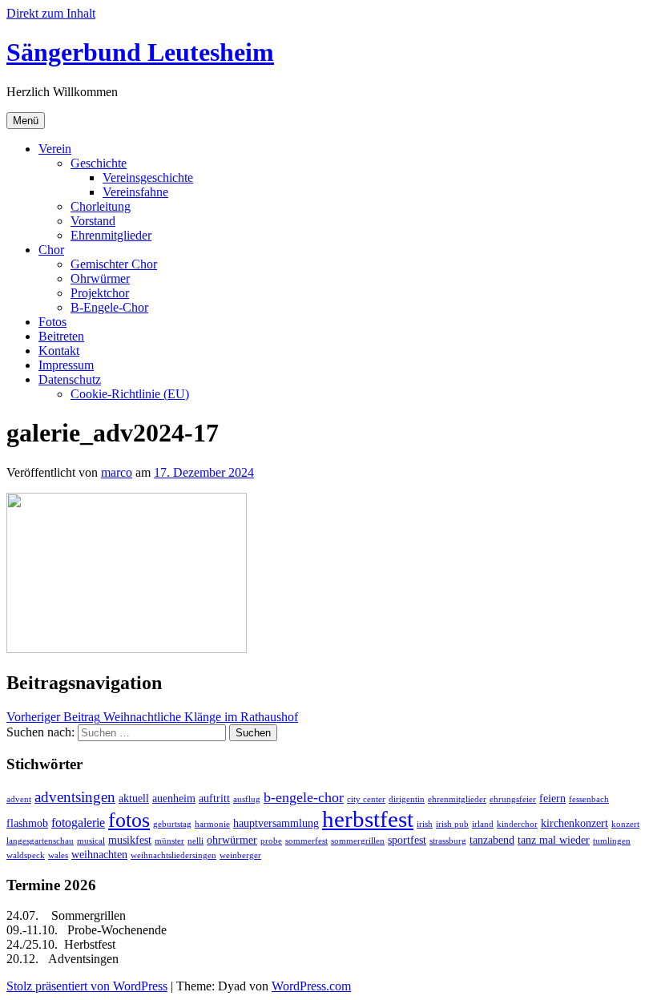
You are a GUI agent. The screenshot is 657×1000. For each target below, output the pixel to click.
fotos (129, 820)
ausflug (246, 799)
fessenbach (589, 799)
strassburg (447, 841)
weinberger (240, 855)
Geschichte (99, 163)
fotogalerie (78, 822)
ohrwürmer (232, 840)
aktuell (134, 798)
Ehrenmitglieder (111, 235)
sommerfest (306, 841)
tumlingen (612, 841)
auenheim (173, 798)
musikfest (129, 840)
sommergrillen (358, 841)
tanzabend (492, 840)
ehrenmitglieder (457, 799)
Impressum (66, 365)
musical (91, 841)
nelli (195, 841)
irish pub (452, 824)
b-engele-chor (304, 797)
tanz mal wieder (554, 840)
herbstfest (367, 819)
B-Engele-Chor (109, 307)
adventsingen (74, 796)
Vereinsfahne (135, 192)
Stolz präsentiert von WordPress (86, 986)
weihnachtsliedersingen (173, 855)
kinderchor (517, 824)
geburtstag (172, 824)
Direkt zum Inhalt (50, 13)
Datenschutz (69, 379)
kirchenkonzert (574, 823)
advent (18, 799)
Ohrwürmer (100, 278)
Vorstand (93, 221)
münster (169, 841)
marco (116, 472)
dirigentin (407, 799)
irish (425, 824)
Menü (25, 121)
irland (483, 824)
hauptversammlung (276, 823)
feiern (552, 798)
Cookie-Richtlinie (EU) (130, 394)
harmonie (212, 824)
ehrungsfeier (513, 799)
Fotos (52, 322)
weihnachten (99, 855)
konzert (625, 824)
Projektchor (100, 293)
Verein (54, 148)
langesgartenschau (40, 841)
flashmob (27, 823)
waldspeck (25, 855)
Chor (51, 249)
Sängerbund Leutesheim (140, 52)
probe (271, 841)
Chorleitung (101, 206)
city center (366, 799)
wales (58, 855)
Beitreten (61, 336)
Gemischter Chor (114, 264)
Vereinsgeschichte (148, 177)
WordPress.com (311, 986)
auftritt (214, 798)
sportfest (407, 840)
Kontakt (58, 350)
